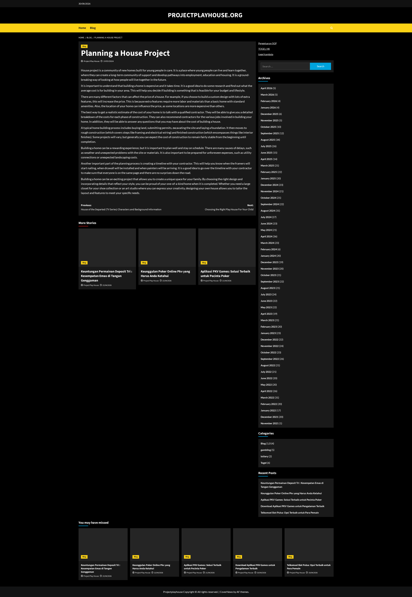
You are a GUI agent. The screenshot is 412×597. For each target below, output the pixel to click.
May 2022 (266, 384)
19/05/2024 (108, 61)
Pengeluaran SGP (267, 43)
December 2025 (269, 113)
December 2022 (269, 339)
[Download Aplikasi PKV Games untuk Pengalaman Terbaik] (257, 544)
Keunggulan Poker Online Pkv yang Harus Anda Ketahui (165, 273)
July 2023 (266, 294)
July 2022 (266, 371)
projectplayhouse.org (205, 15)
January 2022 (268, 410)
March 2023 (267, 320)
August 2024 (268, 210)
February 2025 (269, 171)
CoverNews (226, 591)
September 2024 (270, 204)
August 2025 (268, 139)
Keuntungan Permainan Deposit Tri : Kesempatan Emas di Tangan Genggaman (106, 276)
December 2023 (269, 262)
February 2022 (269, 404)
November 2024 (270, 191)
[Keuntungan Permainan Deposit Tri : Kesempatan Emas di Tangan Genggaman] (107, 247)
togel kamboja (265, 54)
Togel (264, 462)
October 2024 (268, 197)
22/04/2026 (107, 285)
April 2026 (266, 88)
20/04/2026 (261, 572)
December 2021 (269, 416)
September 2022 (270, 358)
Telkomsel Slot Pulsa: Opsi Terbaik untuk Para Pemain (290, 512)
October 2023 (268, 275)
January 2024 (268, 255)
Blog (93, 28)
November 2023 (270, 268)
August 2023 (268, 287)
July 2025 (266, 146)
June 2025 (266, 152)
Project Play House (91, 61)
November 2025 (270, 120)
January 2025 (268, 178)
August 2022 (268, 365)
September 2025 (270, 133)
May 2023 (266, 307)
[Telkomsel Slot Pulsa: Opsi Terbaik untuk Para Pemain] (309, 544)
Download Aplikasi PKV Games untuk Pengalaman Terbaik (292, 506)
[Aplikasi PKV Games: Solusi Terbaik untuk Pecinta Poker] (227, 247)
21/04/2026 (226, 280)
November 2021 (270, 423)
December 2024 (269, 184)
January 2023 (268, 333)
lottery (264, 456)
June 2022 (266, 378)
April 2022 (266, 391)
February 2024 (269, 249)
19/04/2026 (313, 572)
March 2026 (267, 94)
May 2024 (266, 229)
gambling (266, 449)
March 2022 (267, 397)
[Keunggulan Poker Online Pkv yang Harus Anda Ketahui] (167, 247)
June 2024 (266, 223)
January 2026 (268, 107)
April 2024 (266, 236)
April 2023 (266, 313)
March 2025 (267, 165)
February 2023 (269, 326)
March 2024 (267, 242)
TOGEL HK (264, 48)
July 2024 (266, 217)
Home (82, 28)
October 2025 (268, 126)
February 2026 (269, 101)
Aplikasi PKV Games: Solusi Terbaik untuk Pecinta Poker (225, 273)
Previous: (121, 207)
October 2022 (268, 352)
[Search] (332, 28)
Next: (229, 207)
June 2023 (266, 300)
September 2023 (270, 281)
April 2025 (266, 159)
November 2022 (270, 346)
